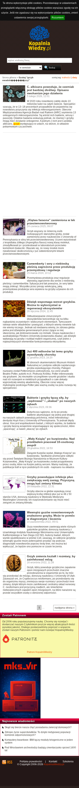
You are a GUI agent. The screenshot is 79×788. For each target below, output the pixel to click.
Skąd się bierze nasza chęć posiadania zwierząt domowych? (38, 727)
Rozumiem (58, 17)
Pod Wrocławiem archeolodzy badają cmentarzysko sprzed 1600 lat (40, 749)
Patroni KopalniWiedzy (39, 652)
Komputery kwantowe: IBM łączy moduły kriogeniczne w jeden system (39, 741)
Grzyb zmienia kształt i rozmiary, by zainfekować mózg (51, 558)
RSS (9, 762)
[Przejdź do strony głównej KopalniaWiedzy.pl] (39, 38)
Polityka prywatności (31, 761)
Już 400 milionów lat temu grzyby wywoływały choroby (50, 353)
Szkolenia (68, 761)
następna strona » (65, 607)
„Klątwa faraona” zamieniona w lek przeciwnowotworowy (51, 221)
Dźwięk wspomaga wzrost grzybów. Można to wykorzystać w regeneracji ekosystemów (51, 305)
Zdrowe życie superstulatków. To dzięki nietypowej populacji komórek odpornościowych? (37, 733)
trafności (66, 77)
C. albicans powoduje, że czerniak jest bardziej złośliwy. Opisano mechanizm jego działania (50, 90)
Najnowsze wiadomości (18, 721)
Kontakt (53, 761)
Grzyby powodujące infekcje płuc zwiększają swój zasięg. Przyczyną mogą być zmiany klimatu (50, 480)
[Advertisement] (39, 174)
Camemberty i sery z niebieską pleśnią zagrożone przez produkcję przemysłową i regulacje (51, 267)
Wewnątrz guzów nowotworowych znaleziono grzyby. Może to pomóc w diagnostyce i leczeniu (51, 515)
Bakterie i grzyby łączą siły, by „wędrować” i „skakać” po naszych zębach (51, 401)
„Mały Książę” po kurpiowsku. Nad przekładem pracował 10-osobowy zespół (51, 442)
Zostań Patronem (14, 615)
